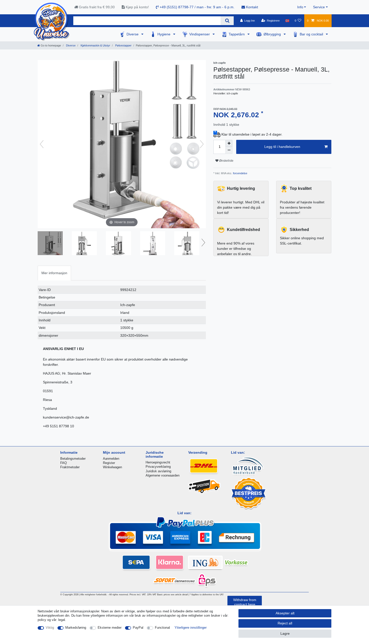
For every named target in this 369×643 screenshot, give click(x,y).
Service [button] (319, 7)
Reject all (285, 623)
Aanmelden (111, 458)
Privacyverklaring (158, 467)
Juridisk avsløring (158, 471)
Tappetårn (237, 34)
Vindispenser (200, 34)
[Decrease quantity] (228, 150)
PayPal (138, 627)
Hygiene (164, 34)
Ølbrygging (273, 34)
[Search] (227, 20)
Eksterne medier (109, 627)
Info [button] (300, 7)
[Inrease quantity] (228, 143)
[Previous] (42, 144)
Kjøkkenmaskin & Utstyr (95, 45)
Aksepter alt (285, 613)
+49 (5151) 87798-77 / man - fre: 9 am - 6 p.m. (196, 7)
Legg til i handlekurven (282, 147)
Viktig (50, 627)
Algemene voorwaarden (162, 475)
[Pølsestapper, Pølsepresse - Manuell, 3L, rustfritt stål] (50, 243)
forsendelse (239, 173)
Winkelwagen (112, 467)
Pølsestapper (123, 45)
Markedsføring (75, 627)
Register (109, 463)
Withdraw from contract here (244, 602)
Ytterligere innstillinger (190, 627)
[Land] (287, 20)
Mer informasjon (54, 273)
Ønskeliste (225, 160)
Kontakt (251, 7)
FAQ (63, 463)
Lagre (285, 633)
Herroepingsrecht (158, 462)
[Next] (202, 144)
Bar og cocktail (312, 34)
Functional (162, 627)
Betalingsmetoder (73, 458)
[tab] (54, 273)
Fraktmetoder (70, 467)
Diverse (133, 34)
